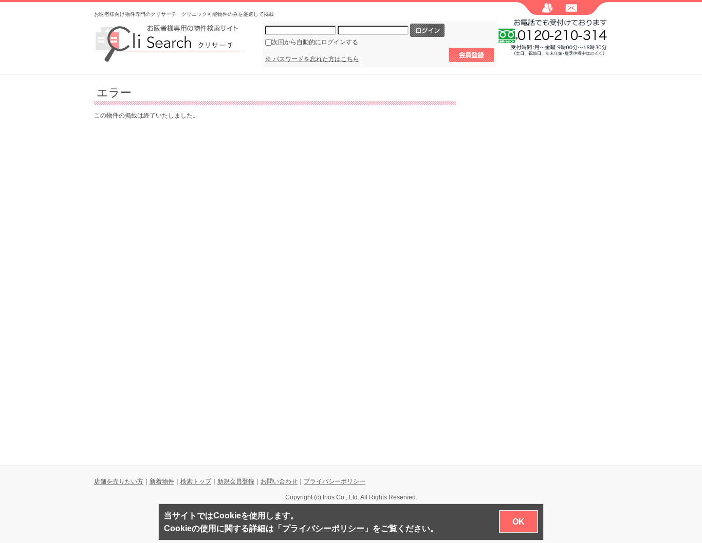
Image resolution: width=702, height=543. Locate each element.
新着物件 (162, 481)
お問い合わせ (279, 481)
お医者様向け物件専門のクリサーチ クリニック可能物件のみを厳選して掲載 (184, 14)
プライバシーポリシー (334, 481)
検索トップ (195, 481)
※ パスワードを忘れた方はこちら (312, 59)
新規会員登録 (235, 481)
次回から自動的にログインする (315, 42)
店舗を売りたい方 (118, 481)
